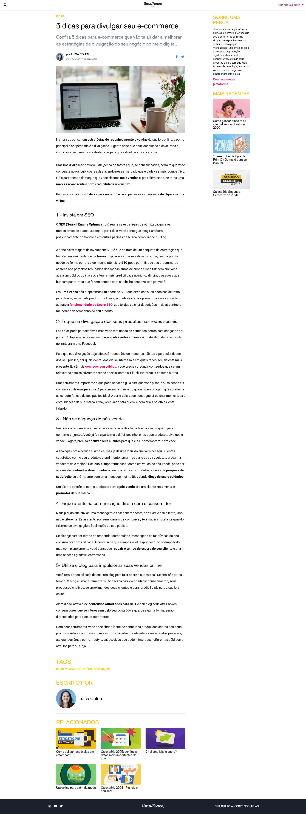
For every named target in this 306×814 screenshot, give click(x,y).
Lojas (255, 806)
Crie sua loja (224, 806)
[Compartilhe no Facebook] (176, 56)
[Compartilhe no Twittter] (182, 56)
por (77, 54)
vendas (70, 669)
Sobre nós (242, 806)
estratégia (85, 669)
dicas (60, 16)
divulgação (102, 669)
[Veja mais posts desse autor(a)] (60, 57)
